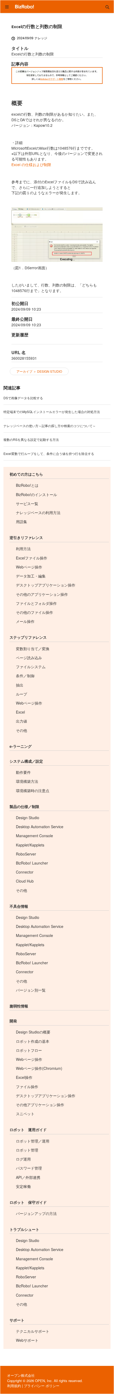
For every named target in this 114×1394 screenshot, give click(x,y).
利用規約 (14, 1385)
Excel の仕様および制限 (31, 164)
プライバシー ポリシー (41, 1385)
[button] (107, 6)
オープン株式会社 (21, 1375)
